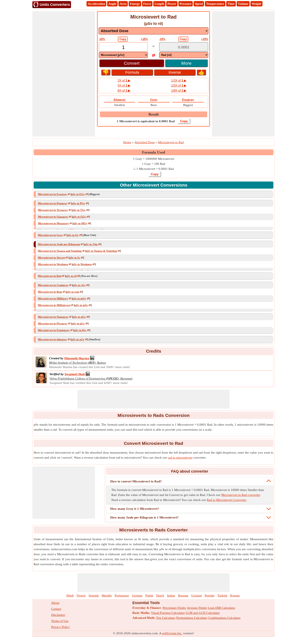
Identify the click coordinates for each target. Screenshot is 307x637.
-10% (102, 39)
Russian (183, 595)
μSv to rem (72, 291)
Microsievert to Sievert (51, 257)
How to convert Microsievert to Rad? (136, 481)
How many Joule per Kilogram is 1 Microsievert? (144, 517)
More (186, 63)
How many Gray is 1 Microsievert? (134, 508)
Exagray (188, 99)
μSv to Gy (73, 235)
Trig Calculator (165, 617)
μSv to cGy (79, 285)
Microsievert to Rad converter (240, 495)
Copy (122, 39)
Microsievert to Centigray (53, 285)
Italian (171, 595)
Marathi (107, 595)
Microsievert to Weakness (53, 264)
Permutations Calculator (191, 617)
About (55, 602)
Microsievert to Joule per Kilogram (59, 244)
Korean (235, 595)
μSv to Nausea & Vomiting (101, 250)
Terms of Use (60, 621)
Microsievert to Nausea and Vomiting (60, 250)
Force (147, 3)
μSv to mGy (79, 298)
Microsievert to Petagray (52, 203)
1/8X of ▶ (178, 90)
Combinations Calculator (224, 617)
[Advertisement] (63, 73)
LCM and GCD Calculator (203, 612)
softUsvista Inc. (172, 633)
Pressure (186, 3)
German (137, 595)
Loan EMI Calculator (221, 607)
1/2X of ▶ (178, 80)
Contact (56, 609)
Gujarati (196, 595)
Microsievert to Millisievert (54, 305)
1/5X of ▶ (178, 85)
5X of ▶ (124, 85)
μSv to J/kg (91, 244)
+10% (144, 39)
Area (123, 3)
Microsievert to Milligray (53, 298)
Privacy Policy (60, 627)
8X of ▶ (124, 90)
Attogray (119, 99)
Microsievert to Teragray (53, 210)
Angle (112, 3)
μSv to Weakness (82, 264)
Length (159, 3)
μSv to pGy (78, 323)
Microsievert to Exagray (52, 194)
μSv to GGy (79, 216)
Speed (199, 3)
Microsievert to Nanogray (53, 316)
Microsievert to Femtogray (54, 330)
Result (153, 114)
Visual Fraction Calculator (168, 612)
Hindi (70, 595)
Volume (243, 3)
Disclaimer (58, 615)
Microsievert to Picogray (52, 323)
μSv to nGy (79, 316)
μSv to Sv (74, 257)
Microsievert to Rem (50, 291)
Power (171, 3)
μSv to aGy (77, 339)
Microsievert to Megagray (53, 223)
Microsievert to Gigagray (53, 216)
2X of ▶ (124, 80)
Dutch (160, 595)
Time (231, 3)
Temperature (215, 3)
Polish (149, 595)
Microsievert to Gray (50, 235)
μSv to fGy (80, 330)
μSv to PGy (78, 203)
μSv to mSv (81, 305)
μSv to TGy (79, 210)
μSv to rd (71, 276)
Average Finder (197, 607)
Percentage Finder (174, 607)
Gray (153, 99)
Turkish (222, 595)
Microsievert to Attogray (52, 339)
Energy (135, 3)
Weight (256, 3)
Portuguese (122, 595)
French (81, 595)
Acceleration (96, 3)
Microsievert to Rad (49, 276)
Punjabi (209, 595)
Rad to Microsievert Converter (226, 500)
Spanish (94, 595)
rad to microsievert (180, 457)
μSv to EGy (78, 194)
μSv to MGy (80, 223)
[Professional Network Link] (92, 358)
